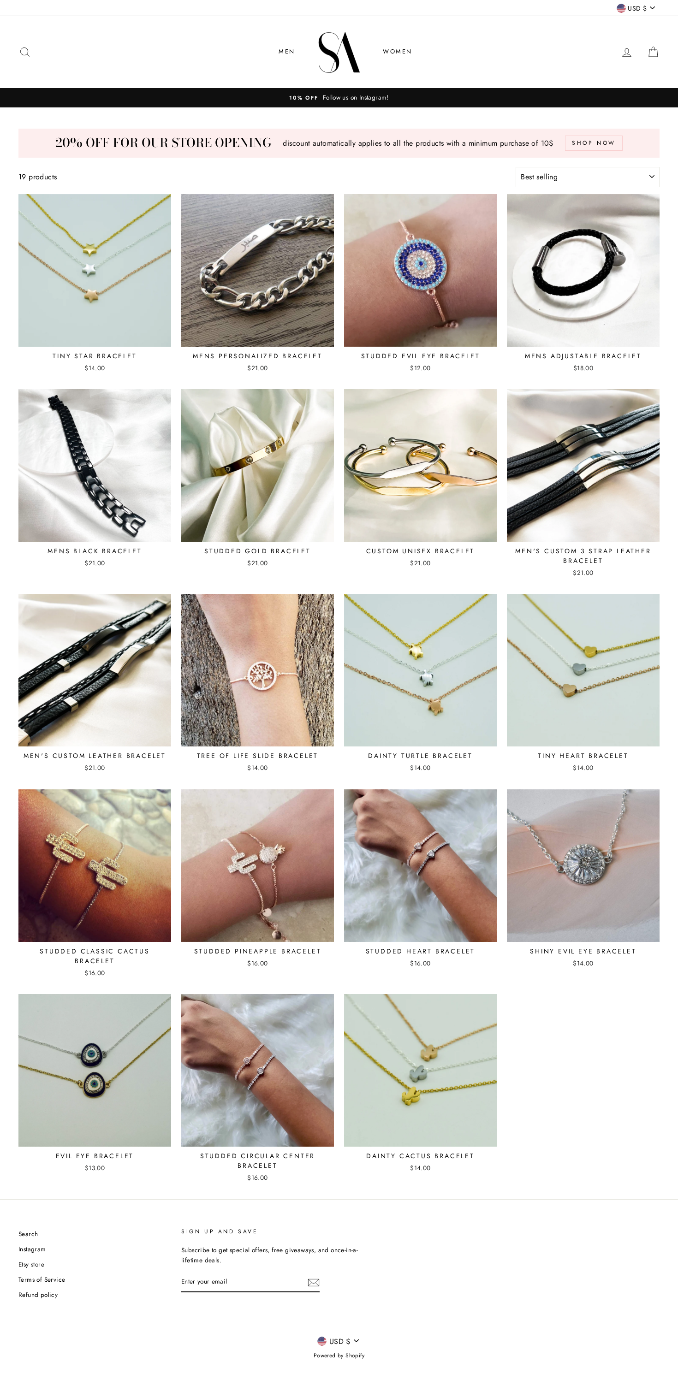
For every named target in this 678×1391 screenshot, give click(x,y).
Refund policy (38, 1294)
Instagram (32, 1249)
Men (287, 51)
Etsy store (31, 1264)
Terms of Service (41, 1279)
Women (397, 51)
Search (28, 1233)
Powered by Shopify (339, 1355)
